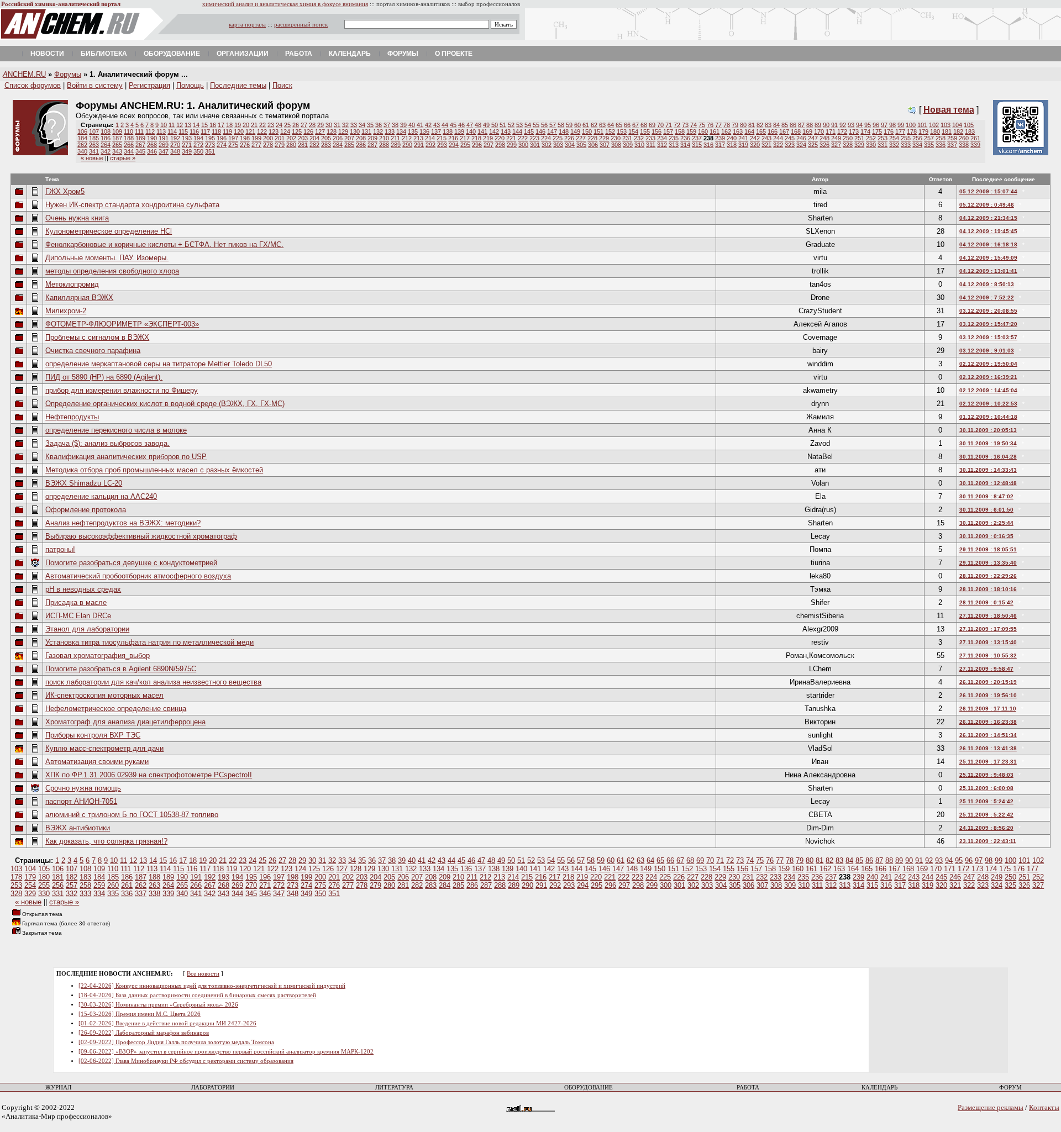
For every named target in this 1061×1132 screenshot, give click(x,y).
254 (894, 138)
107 (94, 131)
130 (355, 131)
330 (871, 144)
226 (569, 138)
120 (239, 131)
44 (445, 125)
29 (320, 125)
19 (237, 125)
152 (610, 131)
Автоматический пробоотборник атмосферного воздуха (138, 576)
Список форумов (32, 85)
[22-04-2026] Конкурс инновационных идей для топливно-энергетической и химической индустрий (211, 986)
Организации (243, 53)
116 (194, 131)
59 (569, 125)
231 (627, 138)
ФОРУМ (1010, 1087)
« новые (92, 158)
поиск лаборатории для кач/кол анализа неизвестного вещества (153, 682)
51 (503, 125)
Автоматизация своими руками (97, 761)
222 (523, 138)
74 (693, 125)
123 (274, 131)
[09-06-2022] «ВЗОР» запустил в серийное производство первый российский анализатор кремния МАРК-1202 (226, 1052)
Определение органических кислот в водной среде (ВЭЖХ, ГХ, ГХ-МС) (165, 403)
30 (328, 125)
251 (859, 138)
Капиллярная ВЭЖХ (79, 297)
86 (793, 125)
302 (546, 144)
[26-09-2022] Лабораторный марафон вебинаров (143, 1033)
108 (106, 131)
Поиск (282, 85)
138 (448, 131)
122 (262, 131)
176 (889, 131)
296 (477, 144)
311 (650, 144)
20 (246, 125)
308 (616, 144)
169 (807, 131)
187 (117, 138)
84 (776, 125)
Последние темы (238, 85)
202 (291, 138)
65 (619, 125)
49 (486, 125)
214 (430, 138)
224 (546, 138)
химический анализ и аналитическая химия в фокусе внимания (285, 4)
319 (743, 144)
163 (738, 131)
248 (824, 138)
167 (784, 131)
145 (529, 131)
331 (882, 144)
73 (685, 125)
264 (106, 144)
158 (680, 131)
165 (761, 131)
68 (643, 125)
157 (668, 131)
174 (865, 131)
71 (668, 125)
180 (935, 131)
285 (349, 144)
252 (871, 138)
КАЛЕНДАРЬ (879, 1087)
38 (395, 125)
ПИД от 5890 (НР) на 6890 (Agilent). (103, 377)
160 (703, 131)
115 (183, 131)
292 (430, 144)
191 (164, 138)
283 (326, 144)
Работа (298, 53)
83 (768, 125)
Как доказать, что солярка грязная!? (106, 841)
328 (848, 144)
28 (312, 125)
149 (575, 131)
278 (268, 144)
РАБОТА (748, 1087)
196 (222, 138)
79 (735, 125)
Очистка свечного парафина (92, 350)
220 (500, 138)
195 (210, 138)
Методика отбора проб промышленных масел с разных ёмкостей (154, 470)
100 (911, 125)
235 (674, 138)
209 (372, 138)
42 (428, 125)
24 (279, 125)
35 (370, 125)
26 (295, 125)
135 (413, 131)
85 (784, 125)
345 (140, 151)
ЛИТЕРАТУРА (394, 1087)
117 (205, 131)
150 (587, 131)
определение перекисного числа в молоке (116, 430)
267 (140, 144)
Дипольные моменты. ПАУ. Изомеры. (107, 258)
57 (552, 125)
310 (639, 144)
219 (488, 138)
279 (280, 144)
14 (196, 125)
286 (361, 144)
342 (106, 151)
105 (969, 125)
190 (152, 138)
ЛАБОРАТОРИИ (212, 1087)
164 (749, 131)
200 (268, 138)
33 (353, 125)
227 (581, 138)
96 (876, 125)
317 (720, 144)
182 (958, 131)
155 (645, 131)
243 (766, 138)
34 (362, 125)
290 (407, 144)
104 (957, 125)
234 (662, 138)
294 (454, 144)
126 (308, 131)
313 (674, 144)
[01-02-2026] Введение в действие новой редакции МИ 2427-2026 (167, 1023)
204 (314, 138)
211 (395, 138)
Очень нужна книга (77, 218)
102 (934, 125)
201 (280, 138)
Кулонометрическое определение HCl (108, 231)
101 (922, 125)
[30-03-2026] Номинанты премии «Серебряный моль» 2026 (158, 1005)
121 (250, 131)
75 (701, 125)
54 (527, 125)
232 (639, 138)
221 (511, 138)
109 (117, 131)
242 (755, 138)
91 (834, 125)
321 (766, 144)
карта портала (247, 25)
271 (187, 144)
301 (535, 144)
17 (221, 125)
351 (210, 151)
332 (894, 144)
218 (476, 138)
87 (801, 125)
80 (743, 125)
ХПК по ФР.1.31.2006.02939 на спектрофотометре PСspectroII (148, 775)
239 (720, 138)
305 (581, 144)
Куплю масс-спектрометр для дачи (104, 748)
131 (366, 131)
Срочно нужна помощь (83, 788)
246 (801, 138)
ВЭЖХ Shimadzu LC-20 (83, 483)
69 (652, 125)
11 (172, 125)
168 (796, 131)
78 (726, 125)
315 (697, 144)
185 (94, 138)
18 (229, 125)
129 (343, 131)
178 (912, 131)
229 (604, 138)
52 (511, 125)
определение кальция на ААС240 (101, 496)
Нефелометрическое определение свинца (115, 708)
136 (424, 131)
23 (270, 125)
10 (163, 125)
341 (94, 151)
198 (245, 138)
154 (633, 131)
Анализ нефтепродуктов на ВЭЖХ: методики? (123, 523)
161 (714, 131)
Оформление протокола (85, 510)
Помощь (190, 85)
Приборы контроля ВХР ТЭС (92, 735)
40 (411, 125)
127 (320, 131)
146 (540, 131)
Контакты (1044, 1107)
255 (906, 138)
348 (175, 151)
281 (303, 144)
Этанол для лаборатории (87, 629)
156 (656, 131)
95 (867, 125)
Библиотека (104, 53)
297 (488, 144)
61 (585, 125)
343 (117, 151)
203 (303, 138)
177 (900, 131)
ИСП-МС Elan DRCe (78, 616)
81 (751, 125)
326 (824, 144)
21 (254, 125)
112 (150, 131)
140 (471, 131)
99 (900, 125)
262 (82, 144)
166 (773, 131)
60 (577, 125)
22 (262, 125)
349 (187, 151)
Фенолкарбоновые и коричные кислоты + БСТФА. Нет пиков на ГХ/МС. (164, 244)
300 (523, 144)
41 (420, 125)
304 (570, 144)
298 (500, 144)
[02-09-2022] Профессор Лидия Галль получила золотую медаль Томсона (176, 1042)
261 (975, 138)
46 (461, 125)
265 (117, 144)
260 (964, 138)
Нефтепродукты (72, 417)
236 (685, 138)
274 (222, 144)
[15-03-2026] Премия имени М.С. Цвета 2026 (139, 1014)
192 (175, 138)
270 (175, 144)
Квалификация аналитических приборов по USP (126, 456)
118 (216, 131)
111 (139, 131)
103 (945, 125)
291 (419, 144)
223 (534, 138)
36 (378, 125)
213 (418, 138)
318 (732, 144)
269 (164, 144)
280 (291, 144)
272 (198, 144)
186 (106, 138)
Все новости (203, 974)
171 (831, 131)
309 (628, 144)
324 (801, 144)
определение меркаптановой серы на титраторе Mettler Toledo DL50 (158, 364)
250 (848, 138)
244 (778, 138)
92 (842, 125)
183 (970, 131)
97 (884, 125)
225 (558, 138)
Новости (47, 53)
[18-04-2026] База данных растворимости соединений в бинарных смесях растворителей (197, 995)
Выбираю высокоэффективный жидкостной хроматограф (141, 536)
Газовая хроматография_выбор (97, 655)
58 (561, 125)
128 (332, 131)
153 (622, 131)
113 (161, 131)
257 (929, 138)
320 (755, 144)
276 (245, 144)
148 (564, 131)
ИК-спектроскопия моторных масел (104, 695)
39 (403, 125)
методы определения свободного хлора (112, 271)
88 (809, 125)
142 (494, 131)
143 (506, 131)
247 (813, 138)
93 (851, 125)
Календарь (350, 53)
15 (204, 125)
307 (605, 144)
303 (558, 144)
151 (598, 131)
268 (152, 144)
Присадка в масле (76, 602)
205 (326, 138)
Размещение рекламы (990, 1107)
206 (338, 138)
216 (453, 138)
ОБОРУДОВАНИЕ (588, 1087)
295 (465, 144)
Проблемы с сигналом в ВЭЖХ (97, 337)
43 (436, 125)
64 (610, 125)
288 (384, 144)
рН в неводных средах (83, 589)
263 (94, 144)
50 (494, 125)
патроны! (60, 549)
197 (233, 138)
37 (387, 125)
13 (188, 125)
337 (952, 144)
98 (892, 125)
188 (129, 138)
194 (198, 138)
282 (314, 144)
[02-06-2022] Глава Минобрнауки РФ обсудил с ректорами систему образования (185, 1061)
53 (519, 125)
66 (627, 125)
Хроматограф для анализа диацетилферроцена (125, 722)
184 (82, 138)
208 (361, 138)
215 (442, 138)
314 (685, 144)
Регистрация (149, 85)
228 (592, 138)
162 (726, 131)
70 (660, 125)
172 (842, 131)
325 (813, 144)
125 (297, 131)
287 (372, 144)
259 (952, 138)
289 (396, 144)
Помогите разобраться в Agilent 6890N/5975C (120, 669)
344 (129, 151)
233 (650, 138)
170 (819, 131)
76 (710, 125)
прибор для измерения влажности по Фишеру (121, 390)
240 (732, 138)
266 (129, 144)
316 (708, 144)
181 (947, 131)
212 (407, 138)
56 (544, 125)
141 (482, 131)
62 (594, 125)
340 (82, 151)
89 (818, 125)
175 (877, 131)
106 (82, 131)
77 (718, 125)
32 (345, 125)
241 (743, 138)
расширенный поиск (301, 25)
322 (778, 144)
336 (941, 144)
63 (602, 125)
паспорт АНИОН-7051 (81, 801)
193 (187, 138)
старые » (122, 158)
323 (790, 144)
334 (917, 144)
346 (152, 151)
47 (469, 125)
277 (256, 144)
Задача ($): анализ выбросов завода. (107, 443)
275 (233, 144)
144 (517, 131)
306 (593, 144)
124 (285, 131)
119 (227, 131)
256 (917, 138)
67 (635, 125)
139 (459, 131)
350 (198, 151)
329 (859, 144)
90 (826, 125)
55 (536, 125)
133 (390, 131)
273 (210, 144)
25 (287, 125)
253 (882, 138)
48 (478, 125)
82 (760, 125)
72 (677, 125)
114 (172, 131)
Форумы (402, 53)
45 (453, 125)
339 (975, 144)
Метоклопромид (72, 284)
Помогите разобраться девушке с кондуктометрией (131, 563)
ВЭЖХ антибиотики (77, 828)
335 (929, 144)
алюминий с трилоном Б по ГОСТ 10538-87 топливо (131, 814)
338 (964, 144)
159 (691, 131)
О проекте (453, 53)
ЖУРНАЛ (58, 1087)
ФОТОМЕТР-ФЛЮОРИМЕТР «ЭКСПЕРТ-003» (122, 324)
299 (512, 144)
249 (836, 138)
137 (436, 131)
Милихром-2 (65, 311)
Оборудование (172, 53)
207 (349, 138)
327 (836, 144)
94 (859, 125)
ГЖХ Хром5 (65, 191)
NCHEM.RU (24, 74)
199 (256, 138)
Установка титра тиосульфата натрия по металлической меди (149, 642)
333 (906, 144)
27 (304, 125)
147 (552, 131)
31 (337, 125)
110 (128, 131)
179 (923, 131)
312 (662, 144)
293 (442, 144)
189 (140, 138)
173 (854, 131)
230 (616, 138)
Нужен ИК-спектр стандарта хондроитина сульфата (132, 205)
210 (384, 138)
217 (465, 138)
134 (401, 131)
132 (378, 131)
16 (212, 125)
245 (790, 138)
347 (164, 151)
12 (179, 125)
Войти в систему (95, 85)
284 (338, 144)
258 (941, 138)
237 (697, 138)
